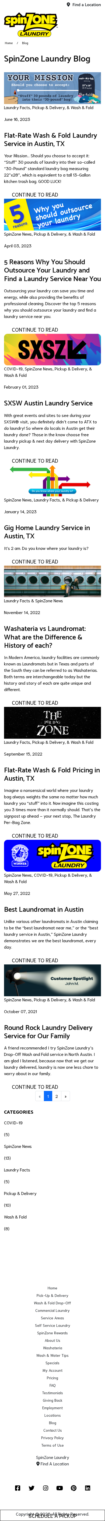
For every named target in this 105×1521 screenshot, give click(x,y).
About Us (52, 1340)
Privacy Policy (52, 1437)
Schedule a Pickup (53, 1515)
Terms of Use (52, 1445)
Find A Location (54, 1463)
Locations (52, 1415)
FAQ (53, 1385)
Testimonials (52, 1392)
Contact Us (52, 1430)
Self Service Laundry (52, 1325)
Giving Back (52, 1400)
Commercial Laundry (52, 1310)
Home (9, 43)
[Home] (31, 24)
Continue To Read (35, 194)
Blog (52, 1422)
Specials (53, 1362)
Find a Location (86, 5)
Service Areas (52, 1317)
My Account (52, 1370)
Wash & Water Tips (52, 1355)
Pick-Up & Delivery (52, 1295)
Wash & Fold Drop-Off (52, 1302)
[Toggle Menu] (95, 24)
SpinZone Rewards (52, 1332)
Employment (52, 1407)
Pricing (52, 1377)
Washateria (52, 1347)
